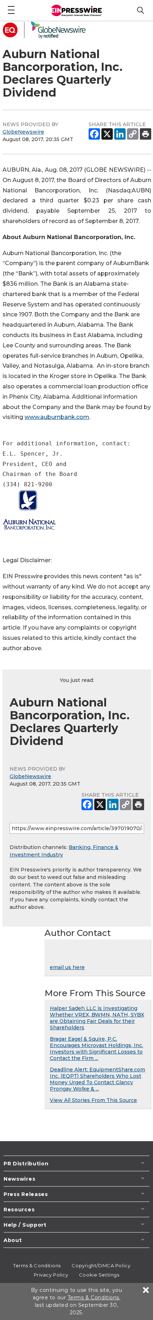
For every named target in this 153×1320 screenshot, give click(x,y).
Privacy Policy (51, 1275)
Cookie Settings (99, 1275)
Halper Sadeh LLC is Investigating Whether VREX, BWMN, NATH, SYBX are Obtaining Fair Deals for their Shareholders (97, 1018)
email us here (67, 967)
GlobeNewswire (23, 132)
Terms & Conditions (37, 1265)
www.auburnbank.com (57, 417)
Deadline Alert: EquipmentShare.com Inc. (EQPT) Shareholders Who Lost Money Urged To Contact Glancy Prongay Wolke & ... (97, 1079)
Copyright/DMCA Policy (101, 1265)
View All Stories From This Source (93, 1100)
